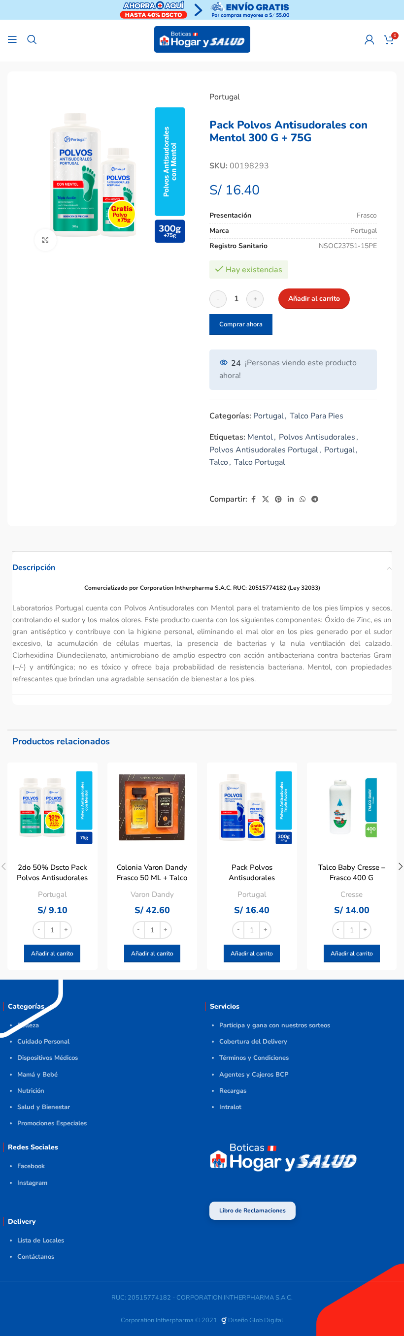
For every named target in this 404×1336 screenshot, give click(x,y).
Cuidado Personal (43, 1041)
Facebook (31, 1166)
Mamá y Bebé (37, 1074)
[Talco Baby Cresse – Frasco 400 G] (352, 808)
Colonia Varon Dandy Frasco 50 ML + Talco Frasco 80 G (152, 877)
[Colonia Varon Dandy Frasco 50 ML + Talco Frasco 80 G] (152, 808)
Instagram (32, 1182)
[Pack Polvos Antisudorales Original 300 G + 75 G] (252, 808)
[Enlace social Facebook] (253, 500)
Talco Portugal (259, 462)
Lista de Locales (40, 1240)
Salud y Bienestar (43, 1107)
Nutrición (30, 1090)
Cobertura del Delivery (253, 1041)
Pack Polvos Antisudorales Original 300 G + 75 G (251, 877)
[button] (52, 953)
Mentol (260, 437)
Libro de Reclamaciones (252, 1210)
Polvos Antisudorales (317, 437)
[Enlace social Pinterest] (278, 500)
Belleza (28, 1025)
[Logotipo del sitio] (202, 38)
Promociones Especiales (52, 1123)
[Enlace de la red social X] (265, 500)
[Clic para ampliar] (45, 240)
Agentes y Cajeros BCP (253, 1074)
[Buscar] (32, 39)
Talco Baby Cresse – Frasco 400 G (351, 872)
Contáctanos (35, 1256)
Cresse (351, 894)
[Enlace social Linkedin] (291, 500)
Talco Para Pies (316, 416)
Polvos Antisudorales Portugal (263, 450)
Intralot (230, 1107)
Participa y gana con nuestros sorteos (274, 1025)
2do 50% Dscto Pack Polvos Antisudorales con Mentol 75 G (52, 877)
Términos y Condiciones (254, 1057)
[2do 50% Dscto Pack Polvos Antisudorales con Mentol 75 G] (52, 808)
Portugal (224, 97)
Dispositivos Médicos (47, 1057)
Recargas (232, 1090)
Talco (218, 462)
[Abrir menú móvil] (12, 39)
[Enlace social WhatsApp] (302, 500)
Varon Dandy (152, 894)
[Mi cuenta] (369, 39)
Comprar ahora (241, 324)
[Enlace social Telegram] (314, 500)
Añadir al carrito (314, 298)
